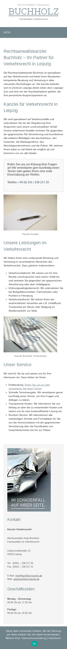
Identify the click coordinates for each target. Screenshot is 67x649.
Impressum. (55, 638)
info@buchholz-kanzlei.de (28, 575)
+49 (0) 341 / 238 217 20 (33, 182)
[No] (62, 637)
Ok (34, 643)
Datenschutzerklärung (34, 638)
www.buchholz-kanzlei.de (26, 579)
